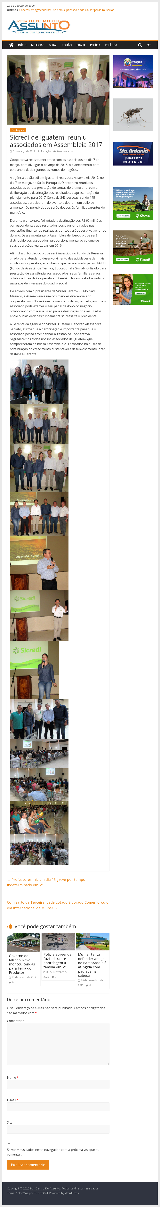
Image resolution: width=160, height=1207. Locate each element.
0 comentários (65, 151)
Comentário (15, 1021)
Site (9, 1122)
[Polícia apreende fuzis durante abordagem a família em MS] (58, 935)
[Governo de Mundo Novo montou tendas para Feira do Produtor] (23, 935)
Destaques (18, 130)
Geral (53, 45)
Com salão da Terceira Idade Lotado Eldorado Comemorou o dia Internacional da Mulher (57, 905)
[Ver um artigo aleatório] (148, 45)
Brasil (80, 45)
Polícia (95, 45)
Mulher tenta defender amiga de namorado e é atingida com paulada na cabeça (92, 965)
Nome (13, 1077)
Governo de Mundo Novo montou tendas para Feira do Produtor (22, 964)
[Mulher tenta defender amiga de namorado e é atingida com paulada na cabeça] (92, 935)
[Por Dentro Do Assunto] (11, 45)
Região (67, 45)
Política (111, 45)
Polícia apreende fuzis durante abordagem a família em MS (57, 960)
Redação (46, 151)
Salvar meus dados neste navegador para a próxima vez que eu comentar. (53, 1152)
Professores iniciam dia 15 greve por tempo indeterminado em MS (46, 882)
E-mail (13, 1100)
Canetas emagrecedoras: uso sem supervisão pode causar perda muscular (66, 10)
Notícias (37, 45)
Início (22, 45)
